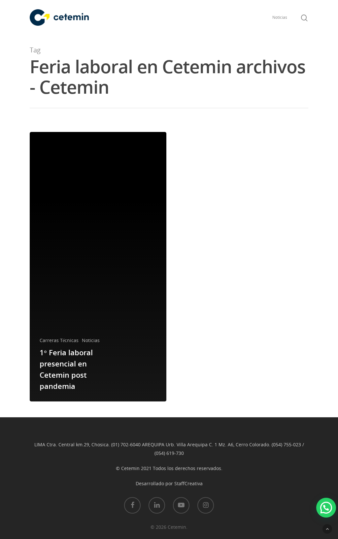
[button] (326, 508)
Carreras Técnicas (59, 340)
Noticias (279, 17)
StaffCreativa (188, 483)
